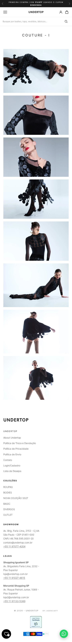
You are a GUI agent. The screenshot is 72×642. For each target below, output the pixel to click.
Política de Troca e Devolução (19, 443)
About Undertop (12, 437)
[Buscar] (66, 21)
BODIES (7, 492)
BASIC (6, 503)
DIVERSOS (9, 509)
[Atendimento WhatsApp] (64, 634)
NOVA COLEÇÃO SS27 (15, 498)
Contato (7, 459)
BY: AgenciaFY (50, 611)
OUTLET (8, 514)
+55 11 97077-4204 (14, 546)
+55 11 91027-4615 (14, 577)
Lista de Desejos (12, 471)
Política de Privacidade (15, 448)
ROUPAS (8, 487)
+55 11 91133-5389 (14, 601)
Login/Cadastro (11, 465)
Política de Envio (12, 454)
